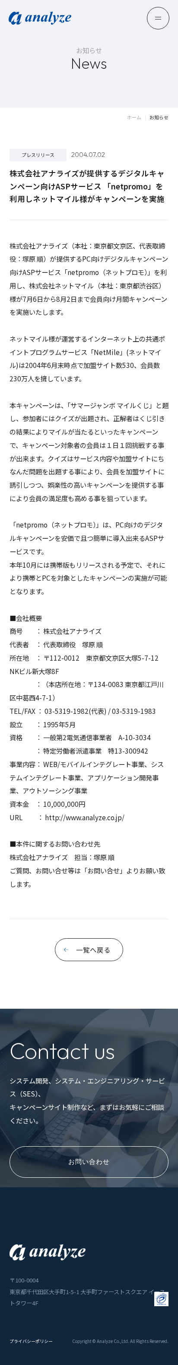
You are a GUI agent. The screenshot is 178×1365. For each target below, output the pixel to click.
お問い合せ (103, 870)
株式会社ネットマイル (61, 285)
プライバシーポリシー (31, 1341)
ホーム (134, 117)
